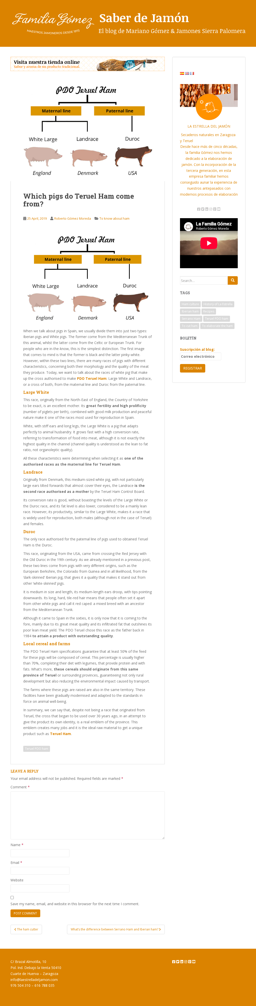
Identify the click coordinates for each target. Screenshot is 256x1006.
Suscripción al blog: (197, 349)
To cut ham (190, 326)
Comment (20, 787)
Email (16, 862)
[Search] (233, 280)
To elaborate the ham (217, 326)
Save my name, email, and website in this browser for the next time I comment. (74, 903)
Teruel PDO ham (36, 749)
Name (17, 844)
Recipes (208, 311)
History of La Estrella (218, 304)
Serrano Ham (191, 318)
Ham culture (190, 304)
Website (17, 880)
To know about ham (115, 218)
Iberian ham (190, 311)
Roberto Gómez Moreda (72, 218)
